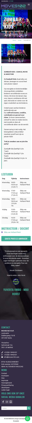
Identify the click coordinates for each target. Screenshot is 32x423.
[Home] (13, 6)
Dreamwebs (16, 421)
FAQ (2, 378)
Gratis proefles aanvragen (16, 238)
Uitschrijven (5, 387)
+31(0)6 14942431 (10, 352)
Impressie (4, 380)
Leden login (5, 390)
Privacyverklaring (7, 385)
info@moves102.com (11, 357)
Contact (4, 373)
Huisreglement (6, 383)
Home (14, 40)
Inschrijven (4, 1)
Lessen (19, 40)
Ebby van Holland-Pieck (12, 232)
